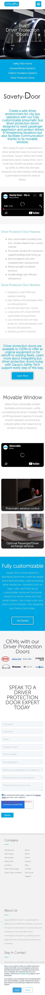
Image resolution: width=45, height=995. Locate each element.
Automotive (9, 854)
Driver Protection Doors (22, 77)
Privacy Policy (25, 973)
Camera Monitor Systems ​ (22, 68)
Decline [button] (27, 990)
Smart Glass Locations (13, 873)
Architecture (9, 850)
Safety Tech (9, 861)
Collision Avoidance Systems (22, 73)
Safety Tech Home (22, 63)
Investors (8, 865)
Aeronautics (9, 858)
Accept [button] (17, 990)
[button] (38, 4)
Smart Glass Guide (11, 869)
